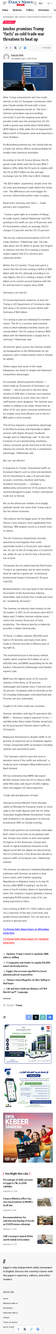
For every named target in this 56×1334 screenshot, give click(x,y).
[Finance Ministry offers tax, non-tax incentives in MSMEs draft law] (45, 1201)
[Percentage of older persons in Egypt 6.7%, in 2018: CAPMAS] (45, 1182)
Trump (18, 1005)
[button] (5, 3)
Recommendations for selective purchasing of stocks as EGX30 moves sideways (18, 1221)
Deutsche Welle (17, 55)
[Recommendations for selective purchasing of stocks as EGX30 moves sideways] (45, 1220)
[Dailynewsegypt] (20, 3)
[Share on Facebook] (10, 47)
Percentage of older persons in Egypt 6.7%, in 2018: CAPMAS (18, 1183)
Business (9, 22)
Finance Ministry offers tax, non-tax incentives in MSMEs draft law (18, 1202)
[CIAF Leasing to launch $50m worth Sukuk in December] (45, 1239)
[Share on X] (15, 47)
